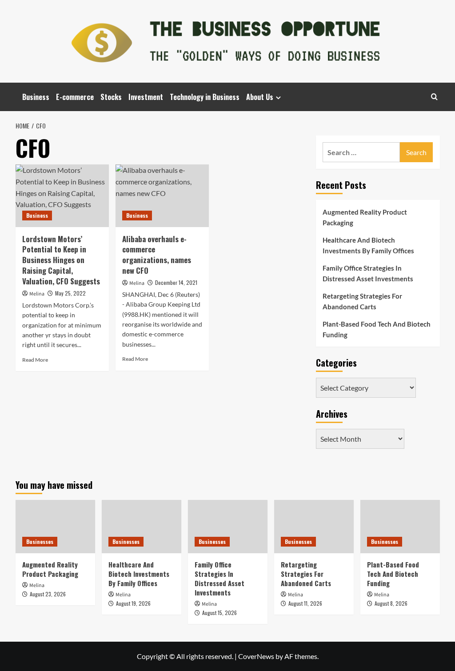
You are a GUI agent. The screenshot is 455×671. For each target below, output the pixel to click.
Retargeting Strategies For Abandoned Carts (362, 301)
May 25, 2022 (70, 293)
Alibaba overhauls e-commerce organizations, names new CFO (156, 254)
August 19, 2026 (133, 603)
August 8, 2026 (391, 603)
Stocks (111, 97)
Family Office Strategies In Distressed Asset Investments (368, 273)
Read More (35, 359)
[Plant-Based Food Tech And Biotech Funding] (400, 526)
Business (35, 97)
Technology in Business (204, 97)
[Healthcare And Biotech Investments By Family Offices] (141, 526)
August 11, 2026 (305, 603)
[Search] (434, 96)
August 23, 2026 (48, 594)
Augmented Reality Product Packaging (365, 217)
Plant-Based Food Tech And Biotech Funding (377, 329)
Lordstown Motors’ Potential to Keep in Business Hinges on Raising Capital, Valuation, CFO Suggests (61, 260)
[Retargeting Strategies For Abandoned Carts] (314, 526)
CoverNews (256, 656)
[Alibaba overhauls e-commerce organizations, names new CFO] (162, 195)
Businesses (39, 541)
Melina (36, 294)
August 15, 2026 (219, 612)
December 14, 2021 (176, 282)
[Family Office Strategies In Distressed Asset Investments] (227, 526)
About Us (259, 97)
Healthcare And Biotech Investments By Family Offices (368, 245)
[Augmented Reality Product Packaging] (55, 526)
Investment (145, 97)
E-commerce (75, 97)
